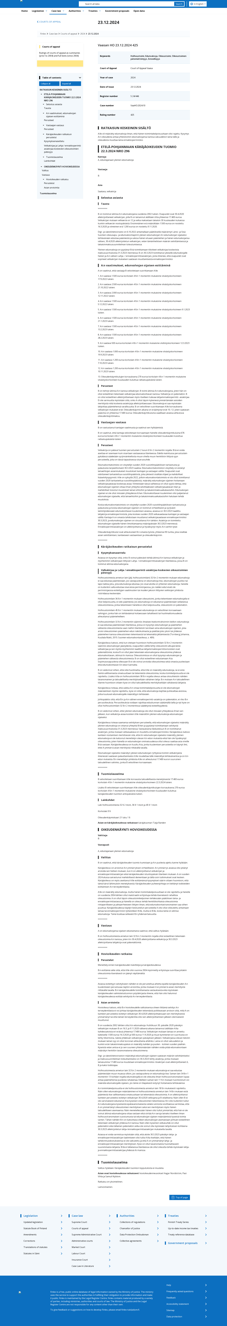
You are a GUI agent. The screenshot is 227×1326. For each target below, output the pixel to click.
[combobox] (126, 4)
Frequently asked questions (180, 1291)
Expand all (66, 83)
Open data (139, 10)
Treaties (92, 10)
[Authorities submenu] (83, 11)
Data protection (174, 1316)
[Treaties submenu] (100, 11)
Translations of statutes (35, 1247)
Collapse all (45, 83)
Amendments (30, 1234)
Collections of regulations (132, 1222)
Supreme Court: (79, 1222)
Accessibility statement (177, 1304)
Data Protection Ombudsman (134, 1234)
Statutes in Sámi (31, 1253)
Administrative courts (82, 1240)
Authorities (75, 10)
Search (179, 3)
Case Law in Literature (83, 1266)
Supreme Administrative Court (87, 1234)
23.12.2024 (93, 33)
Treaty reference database (181, 1234)
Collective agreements (131, 1240)
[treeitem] (60, 89)
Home (24, 10)
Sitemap (170, 1310)
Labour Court (78, 1253)
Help (168, 1285)
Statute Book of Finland (35, 1228)
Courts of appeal (50, 21)
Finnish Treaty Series (178, 1222)
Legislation (38, 10)
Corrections (29, 1240)
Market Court (78, 1247)
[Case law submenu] (63, 11)
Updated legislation (33, 1222)
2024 (82, 33)
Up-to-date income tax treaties (183, 1228)
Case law (56, 10)
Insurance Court (80, 1259)
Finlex (43, 33)
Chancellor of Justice (130, 1228)
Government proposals (117, 10)
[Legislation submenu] (46, 11)
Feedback (171, 1297)
